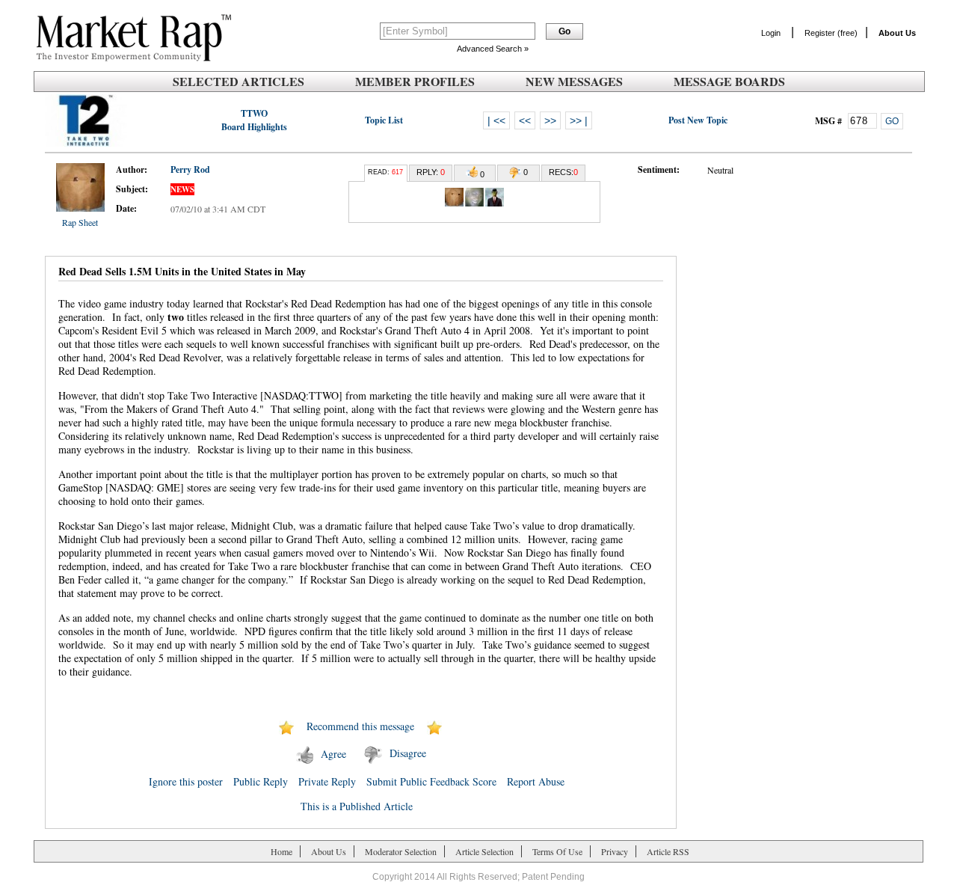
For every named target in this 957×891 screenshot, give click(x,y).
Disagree (408, 754)
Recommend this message (360, 726)
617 (397, 172)
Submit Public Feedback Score (431, 781)
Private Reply (327, 781)
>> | (579, 120)
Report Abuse (535, 781)
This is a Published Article (357, 806)
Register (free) (831, 32)
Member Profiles (415, 81)
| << (496, 120)
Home (281, 851)
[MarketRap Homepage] (131, 58)
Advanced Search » (493, 48)
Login (771, 32)
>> (550, 120)
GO (892, 121)
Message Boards (729, 81)
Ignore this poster (186, 781)
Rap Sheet (80, 222)
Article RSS (668, 851)
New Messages (574, 81)
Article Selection (484, 851)
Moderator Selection (401, 851)
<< (525, 120)
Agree (333, 754)
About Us (328, 851)
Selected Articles (238, 81)
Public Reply (260, 781)
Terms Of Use (557, 851)
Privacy (614, 851)
